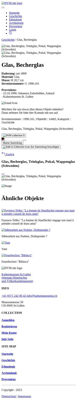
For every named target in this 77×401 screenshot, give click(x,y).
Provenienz (15, 26)
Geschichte (15, 16)
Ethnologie (15, 19)
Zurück (9, 154)
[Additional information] (10, 33)
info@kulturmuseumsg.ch (42, 295)
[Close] (24, 140)
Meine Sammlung (12, 143)
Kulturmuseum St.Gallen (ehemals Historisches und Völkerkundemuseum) (17, 278)
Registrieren (9, 326)
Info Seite (7, 339)
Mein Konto (9, 332)
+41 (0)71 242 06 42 (14, 295)
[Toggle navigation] (2, 7)
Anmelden (8, 320)
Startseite (14, 12)
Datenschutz (8, 396)
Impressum (24, 396)
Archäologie (16, 22)
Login (12, 29)
